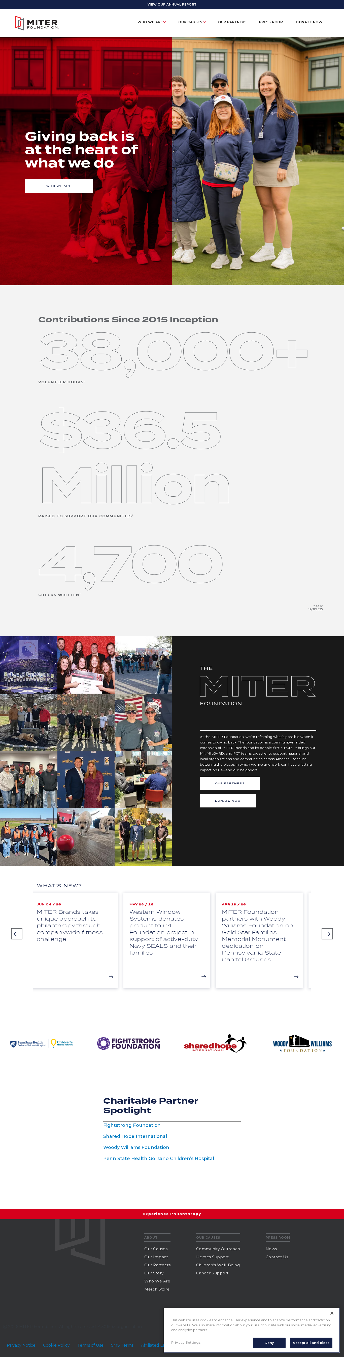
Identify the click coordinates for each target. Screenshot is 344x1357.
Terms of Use (90, 1345)
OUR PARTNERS (230, 783)
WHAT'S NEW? (59, 885)
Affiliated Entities (158, 1345)
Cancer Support (212, 1273)
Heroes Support (212, 1256)
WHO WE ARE (149, 22)
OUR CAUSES (190, 22)
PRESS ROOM (271, 22)
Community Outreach (218, 1248)
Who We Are (157, 1281)
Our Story (154, 1273)
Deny (269, 1342)
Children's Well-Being (218, 1265)
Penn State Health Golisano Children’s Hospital (158, 1158)
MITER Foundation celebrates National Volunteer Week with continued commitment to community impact (264, 925)
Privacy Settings (186, 1342)
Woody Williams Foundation (136, 1147)
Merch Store (157, 1289)
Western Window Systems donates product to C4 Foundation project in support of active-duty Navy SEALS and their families (77, 932)
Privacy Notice (21, 1345)
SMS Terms (122, 1345)
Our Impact (156, 1256)
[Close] (331, 1313)
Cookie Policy (56, 1345)
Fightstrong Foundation (132, 1125)
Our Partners (232, 22)
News (271, 1248)
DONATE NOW (309, 22)
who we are (59, 186)
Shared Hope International (135, 1136)
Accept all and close (311, 1342)
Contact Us (277, 1256)
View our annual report (172, 4)
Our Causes (155, 1248)
